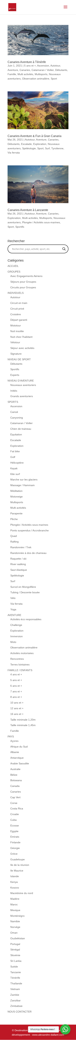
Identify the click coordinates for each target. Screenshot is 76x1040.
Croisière (15, 314)
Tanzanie (15, 972)
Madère (14, 898)
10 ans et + (16, 702)
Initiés (13, 390)
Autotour (55, 65)
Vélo (12, 598)
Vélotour (15, 342)
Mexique (15, 910)
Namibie (15, 921)
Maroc (14, 904)
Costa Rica (16, 808)
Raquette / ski (18, 558)
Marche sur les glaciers (23, 479)
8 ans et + (16, 696)
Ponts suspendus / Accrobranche (29, 530)
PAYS (11, 736)
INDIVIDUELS (16, 292)
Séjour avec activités (22, 348)
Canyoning (16, 417)
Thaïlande (16, 983)
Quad (13, 535)
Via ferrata (14, 152)
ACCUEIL (13, 265)
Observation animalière (35, 78)
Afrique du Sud (19, 746)
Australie (15, 769)
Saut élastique (18, 569)
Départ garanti (18, 319)
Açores (14, 740)
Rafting (14, 541)
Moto (13, 642)
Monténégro (17, 915)
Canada (15, 785)
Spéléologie (29, 148)
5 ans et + (30, 65)
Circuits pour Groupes (23, 287)
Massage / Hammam (22, 485)
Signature (16, 353)
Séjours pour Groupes (23, 281)
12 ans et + (16, 708)
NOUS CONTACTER (20, 1011)
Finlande (15, 842)
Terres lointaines (20, 664)
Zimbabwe (16, 1005)
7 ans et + (16, 691)
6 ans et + (16, 685)
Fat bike (15, 451)
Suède (14, 966)
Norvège (15, 927)
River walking (18, 564)
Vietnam (15, 989)
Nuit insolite (17, 331)
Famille (12, 74)
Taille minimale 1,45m (23, 725)
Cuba (13, 819)
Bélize (13, 774)
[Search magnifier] (64, 248)
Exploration (39, 144)
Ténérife (15, 977)
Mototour (15, 325)
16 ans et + (16, 714)
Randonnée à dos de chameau (28, 553)
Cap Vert (15, 797)
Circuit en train (18, 302)
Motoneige (16, 496)
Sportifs (19, 226)
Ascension (43, 65)
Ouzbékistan (17, 938)
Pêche (14, 519)
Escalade (26, 144)
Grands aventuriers (21, 396)
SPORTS (13, 401)
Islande (14, 876)
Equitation (16, 434)
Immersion (16, 636)
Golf (12, 457)
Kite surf (15, 474)
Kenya (14, 881)
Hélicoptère (17, 462)
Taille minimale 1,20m (23, 719)
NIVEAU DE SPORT (19, 359)
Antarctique (17, 757)
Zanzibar (15, 1000)
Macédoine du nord (21, 893)
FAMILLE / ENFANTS (20, 670)
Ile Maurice (16, 870)
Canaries (25, 70)
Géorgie (15, 848)
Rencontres (17, 658)
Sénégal (15, 949)
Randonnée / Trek (20, 547)
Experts (14, 374)
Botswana (16, 780)
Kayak (14, 468)
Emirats (14, 836)
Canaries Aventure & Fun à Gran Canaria (34, 136)
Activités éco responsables (25, 619)
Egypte (14, 831)
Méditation (16, 490)
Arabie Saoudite (19, 763)
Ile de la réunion (19, 864)
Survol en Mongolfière (23, 586)
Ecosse (14, 825)
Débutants (61, 70)
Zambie (14, 994)
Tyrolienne (57, 148)
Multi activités (25, 74)
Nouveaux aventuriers (23, 385)
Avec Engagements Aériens (26, 276)
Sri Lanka (15, 960)
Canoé (14, 411)
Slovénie (15, 955)
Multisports (41, 74)
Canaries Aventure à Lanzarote (28, 210)
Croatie (14, 814)
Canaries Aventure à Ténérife (27, 62)
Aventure (13, 70)
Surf (47, 148)
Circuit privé (17, 308)
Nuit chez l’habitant (21, 336)
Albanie (14, 752)
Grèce (14, 853)
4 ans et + (16, 674)
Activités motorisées (22, 653)
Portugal (15, 944)
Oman (14, 932)
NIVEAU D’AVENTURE (21, 380)
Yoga (13, 609)
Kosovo (14, 887)
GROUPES (14, 271)
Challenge (16, 624)
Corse (13, 803)
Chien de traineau (20, 428)
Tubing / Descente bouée (25, 592)
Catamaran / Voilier (43, 70)
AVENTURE (14, 615)
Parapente (16, 513)
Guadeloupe (17, 859)
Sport (54, 78)
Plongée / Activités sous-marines (41, 222)
